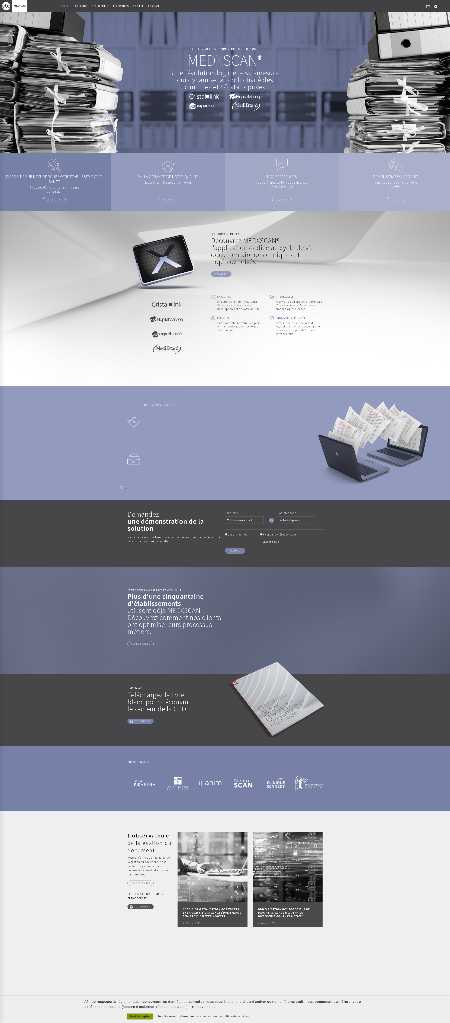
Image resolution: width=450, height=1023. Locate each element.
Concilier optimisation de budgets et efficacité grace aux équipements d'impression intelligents (212, 912)
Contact (153, 6)
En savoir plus (204, 1007)
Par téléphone (287, 513)
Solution (81, 6)
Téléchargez (142, 906)
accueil (66, 6)
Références (121, 6)
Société (138, 6)
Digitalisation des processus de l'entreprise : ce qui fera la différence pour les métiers (284, 912)
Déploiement (100, 6)
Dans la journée (238, 534)
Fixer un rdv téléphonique (280, 534)
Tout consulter (140, 883)
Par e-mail (231, 513)
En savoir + (221, 273)
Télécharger (142, 721)
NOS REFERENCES (140, 643)
